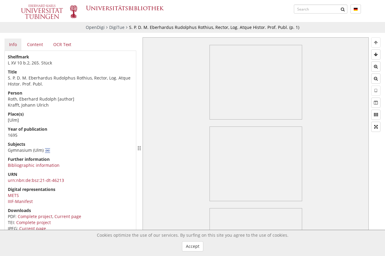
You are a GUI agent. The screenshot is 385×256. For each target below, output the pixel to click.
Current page (67, 216)
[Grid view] (375, 115)
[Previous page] (375, 42)
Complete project (35, 216)
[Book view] (375, 103)
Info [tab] (13, 44)
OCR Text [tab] (62, 44)
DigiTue (117, 27)
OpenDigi (95, 27)
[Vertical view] (375, 91)
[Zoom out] (375, 78)
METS (13, 195)
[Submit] (342, 9)
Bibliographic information (34, 165)
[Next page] (375, 54)
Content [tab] (35, 44)
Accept (192, 246)
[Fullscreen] (375, 127)
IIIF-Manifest (20, 201)
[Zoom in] (375, 66)
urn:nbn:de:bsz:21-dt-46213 (36, 180)
